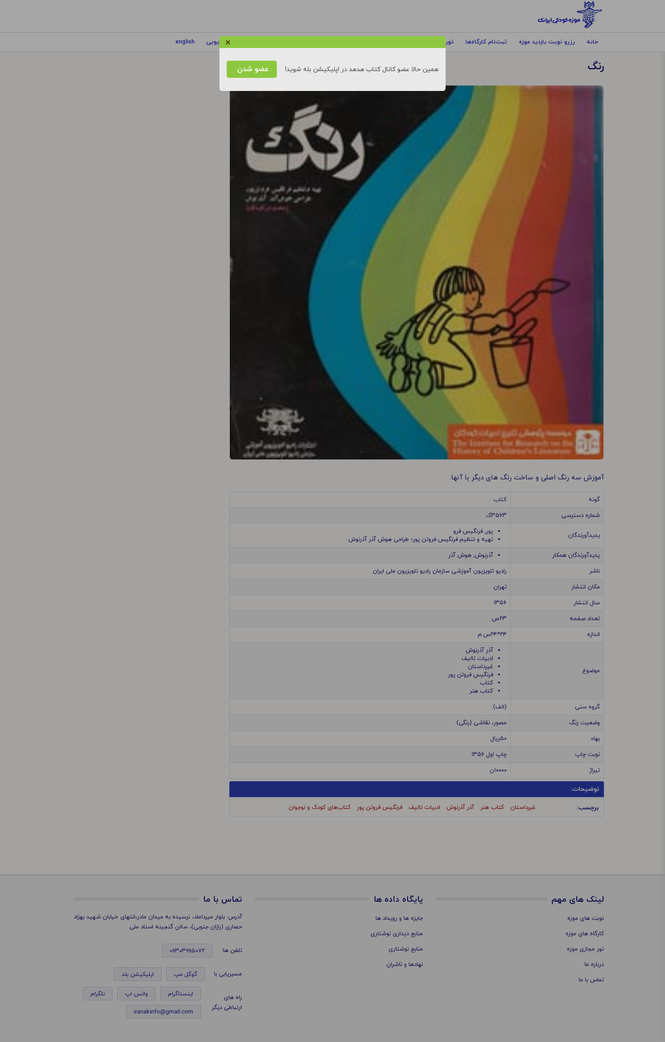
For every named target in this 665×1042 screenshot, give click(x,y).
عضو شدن (252, 69)
